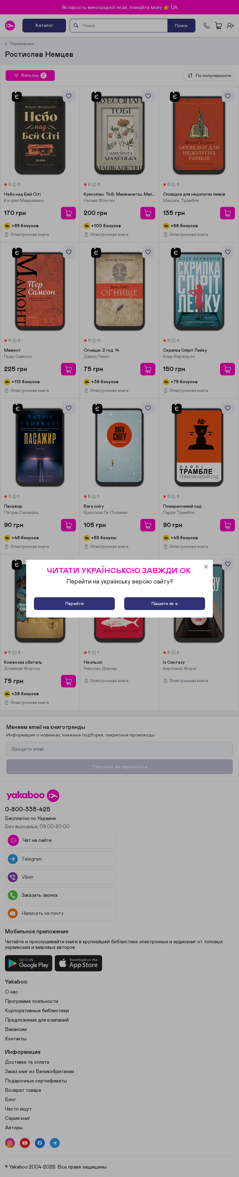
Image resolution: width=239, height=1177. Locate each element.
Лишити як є (164, 603)
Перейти (74, 603)
